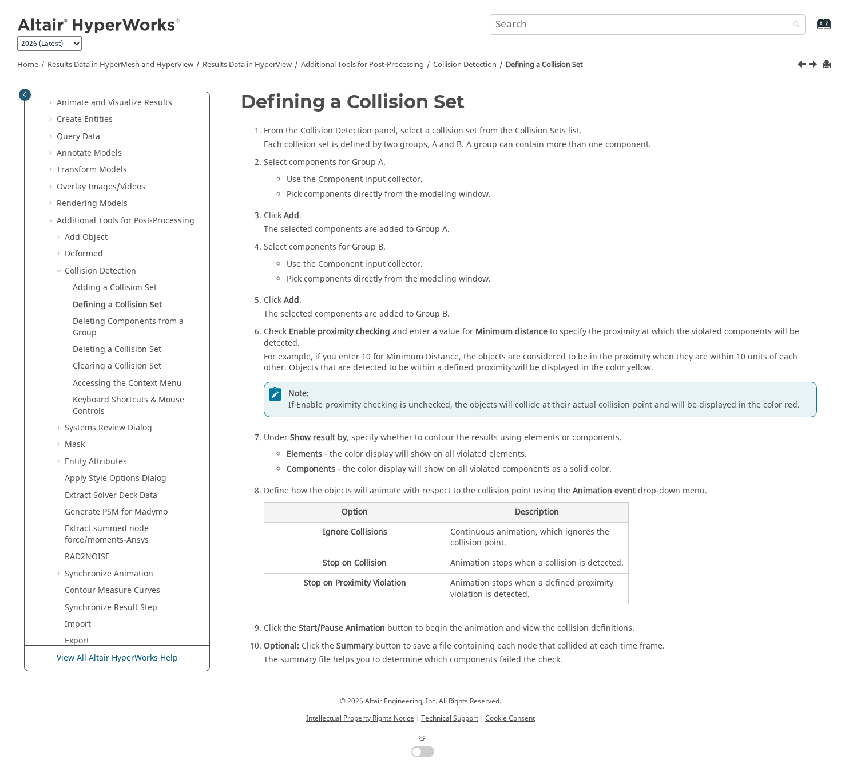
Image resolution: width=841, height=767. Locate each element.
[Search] (793, 25)
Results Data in (247, 65)
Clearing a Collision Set (117, 366)
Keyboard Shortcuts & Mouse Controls (128, 405)
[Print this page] (827, 65)
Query (78, 137)
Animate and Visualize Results (114, 103)
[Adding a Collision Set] (802, 66)
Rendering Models (92, 203)
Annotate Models (89, 153)
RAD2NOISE (87, 557)
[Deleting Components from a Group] (814, 66)
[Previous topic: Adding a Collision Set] (802, 66)
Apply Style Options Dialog (115, 478)
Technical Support (449, 718)
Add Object (86, 237)
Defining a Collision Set (544, 65)
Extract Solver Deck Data (111, 495)
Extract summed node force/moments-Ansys (107, 534)
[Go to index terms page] (811, 29)
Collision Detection (465, 65)
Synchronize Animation (109, 574)
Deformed (84, 254)
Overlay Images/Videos (101, 187)
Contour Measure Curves (112, 590)
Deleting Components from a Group (128, 327)
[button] (52, 103)
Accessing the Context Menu (127, 383)
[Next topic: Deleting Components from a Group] (814, 66)
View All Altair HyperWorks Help (117, 658)
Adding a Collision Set (115, 288)
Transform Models (92, 170)
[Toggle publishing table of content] (25, 95)
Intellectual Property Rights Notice (360, 718)
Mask (75, 444)
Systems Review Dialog (108, 428)
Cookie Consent (510, 718)
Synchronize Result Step (111, 608)
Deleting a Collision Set (117, 349)
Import (78, 624)
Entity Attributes (96, 462)
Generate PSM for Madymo (116, 512)
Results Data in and (120, 65)
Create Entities (85, 119)
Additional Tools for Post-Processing (362, 65)
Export (77, 641)
